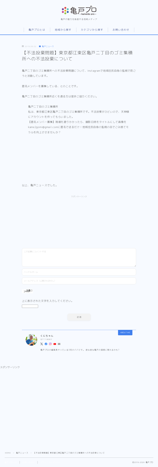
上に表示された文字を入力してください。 (48, 301)
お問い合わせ (121, 29)
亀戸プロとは (37, 29)
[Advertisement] (54, 220)
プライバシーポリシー (50, 462)
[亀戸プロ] (79, 10)
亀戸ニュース (48, 46)
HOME (8, 453)
